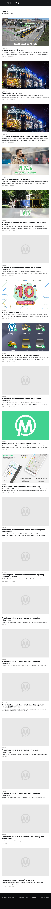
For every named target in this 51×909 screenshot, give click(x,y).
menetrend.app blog (10, 3)
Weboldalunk (21, 897)
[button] (48, 3)
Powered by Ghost (45, 897)
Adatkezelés (28, 897)
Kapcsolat (34, 897)
